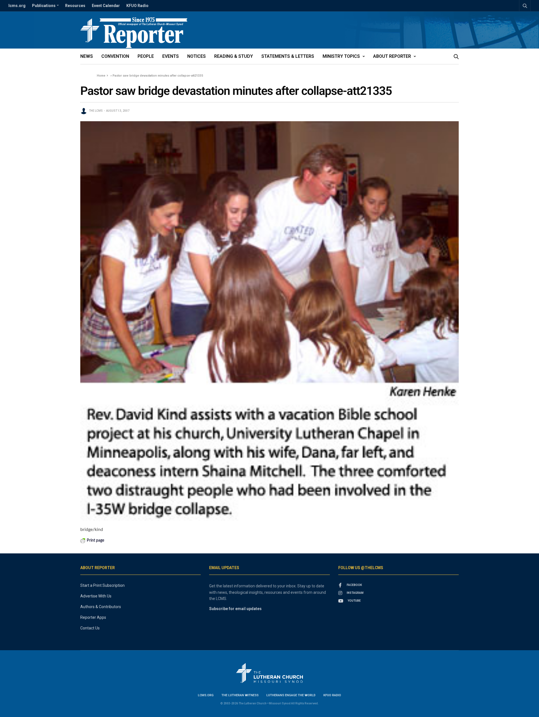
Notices (196, 56)
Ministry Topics (341, 56)
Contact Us (90, 628)
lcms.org (17, 5)
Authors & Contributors (100, 606)
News (86, 56)
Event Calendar (106, 5)
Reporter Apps (93, 617)
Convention (115, 56)
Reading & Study (233, 56)
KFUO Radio (137, 5)
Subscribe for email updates (235, 608)
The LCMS (96, 110)
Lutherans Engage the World (291, 695)
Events (170, 56)
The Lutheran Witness (240, 695)
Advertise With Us (95, 596)
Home (101, 75)
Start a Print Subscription (102, 585)
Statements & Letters (287, 56)
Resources (75, 5)
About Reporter (392, 56)
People (146, 56)
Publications (44, 5)
